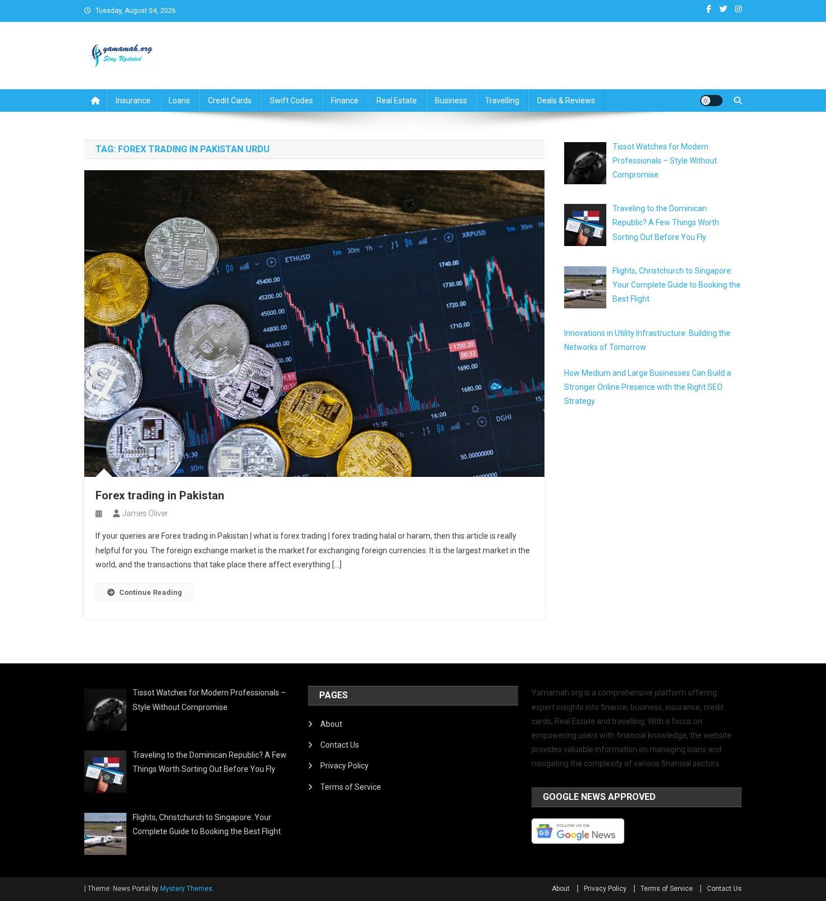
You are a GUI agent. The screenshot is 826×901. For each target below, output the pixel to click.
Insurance (133, 100)
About (331, 724)
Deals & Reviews (566, 100)
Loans (179, 100)
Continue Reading (150, 592)
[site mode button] (711, 100)
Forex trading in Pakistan (160, 495)
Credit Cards (230, 100)
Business (451, 100)
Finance (344, 100)
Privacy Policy (344, 765)
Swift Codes (291, 100)
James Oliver (145, 513)
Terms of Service (350, 786)
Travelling (502, 100)
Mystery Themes (186, 889)
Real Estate (396, 100)
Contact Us (339, 744)
